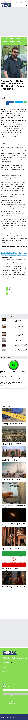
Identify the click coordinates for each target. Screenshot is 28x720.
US (5, 38)
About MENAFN (7, 675)
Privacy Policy (6, 669)
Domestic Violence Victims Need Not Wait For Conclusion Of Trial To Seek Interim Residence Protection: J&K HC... (13, 459)
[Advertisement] (14, 21)
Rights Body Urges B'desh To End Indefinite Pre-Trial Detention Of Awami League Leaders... (13, 548)
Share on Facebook (10, 101)
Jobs (4, 677)
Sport (18, 43)
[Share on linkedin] (7, 104)
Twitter (10, 701)
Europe (12, 38)
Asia (23, 38)
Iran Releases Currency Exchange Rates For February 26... (20, 334)
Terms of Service (7, 667)
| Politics (5, 41)
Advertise (5, 673)
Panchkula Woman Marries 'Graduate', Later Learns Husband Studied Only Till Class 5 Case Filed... (13, 588)
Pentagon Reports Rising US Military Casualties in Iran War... (11, 444)
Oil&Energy (21, 41)
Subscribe (15, 693)
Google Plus (12, 703)
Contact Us (5, 671)
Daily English (7, 684)
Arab (18, 38)
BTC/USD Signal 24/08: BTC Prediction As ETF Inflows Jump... (21, 320)
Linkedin (11, 707)
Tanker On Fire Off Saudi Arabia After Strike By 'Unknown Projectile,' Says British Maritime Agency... (13, 525)
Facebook (11, 699)
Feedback (5, 679)
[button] (21, 2)
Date (3, 97)
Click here (12, 662)
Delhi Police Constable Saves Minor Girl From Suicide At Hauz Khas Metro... (13, 424)
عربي (17, 2)
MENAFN (4, 109)
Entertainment (8, 43)
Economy (13, 41)
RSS (10, 709)
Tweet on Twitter (19, 101)
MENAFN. (10, 716)
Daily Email (11, 705)
